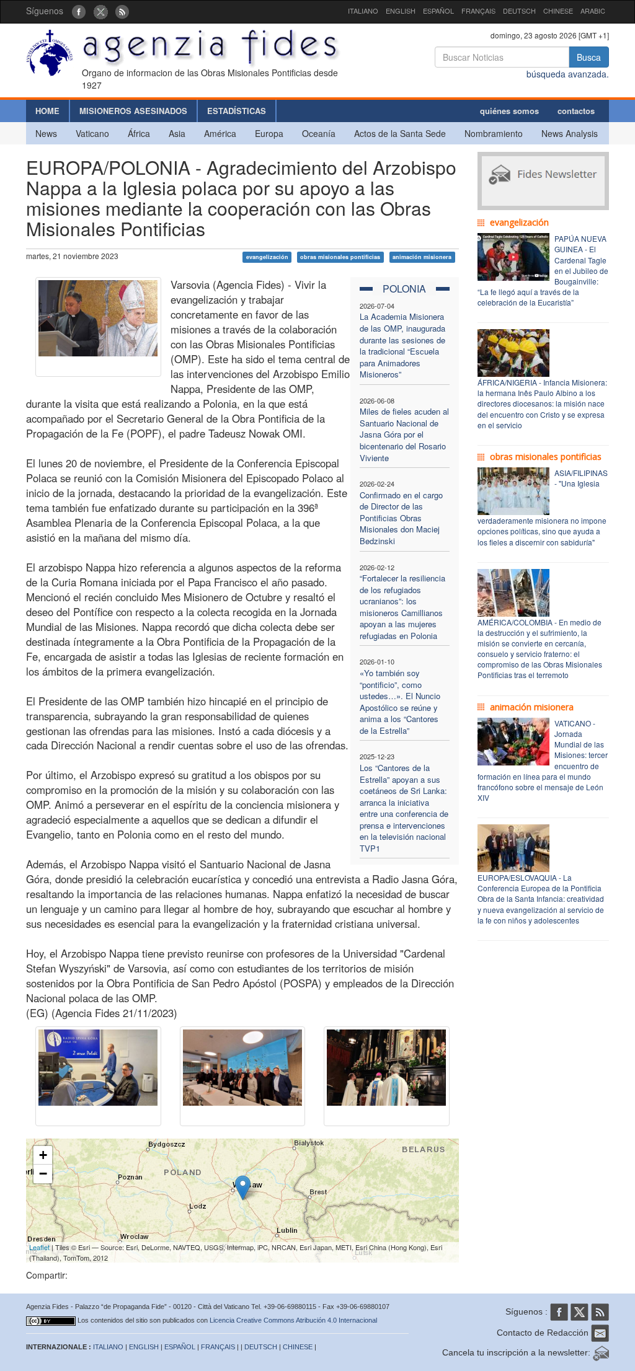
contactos (576, 111)
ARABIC (592, 10)
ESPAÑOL (438, 10)
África (139, 133)
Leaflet (39, 1247)
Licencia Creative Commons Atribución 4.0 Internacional (293, 1320)
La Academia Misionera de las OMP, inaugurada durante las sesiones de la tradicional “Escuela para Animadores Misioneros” (402, 345)
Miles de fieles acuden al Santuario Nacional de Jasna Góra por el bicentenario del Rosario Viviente (404, 434)
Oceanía (318, 133)
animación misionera (422, 257)
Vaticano (92, 133)
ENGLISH (400, 10)
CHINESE (558, 10)
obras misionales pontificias (340, 257)
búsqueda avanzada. (567, 74)
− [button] (43, 1173)
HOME (47, 111)
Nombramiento (493, 133)
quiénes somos (509, 111)
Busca (589, 57)
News (46, 133)
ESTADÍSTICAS (236, 111)
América (220, 133)
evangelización (267, 257)
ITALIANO (363, 10)
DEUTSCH (519, 10)
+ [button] (43, 1155)
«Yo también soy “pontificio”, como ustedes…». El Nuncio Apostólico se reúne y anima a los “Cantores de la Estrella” (400, 701)
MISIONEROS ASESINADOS (133, 111)
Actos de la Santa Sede (400, 133)
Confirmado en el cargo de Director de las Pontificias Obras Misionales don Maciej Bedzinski (401, 518)
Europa (269, 133)
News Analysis (569, 133)
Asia (177, 133)
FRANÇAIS (478, 10)
